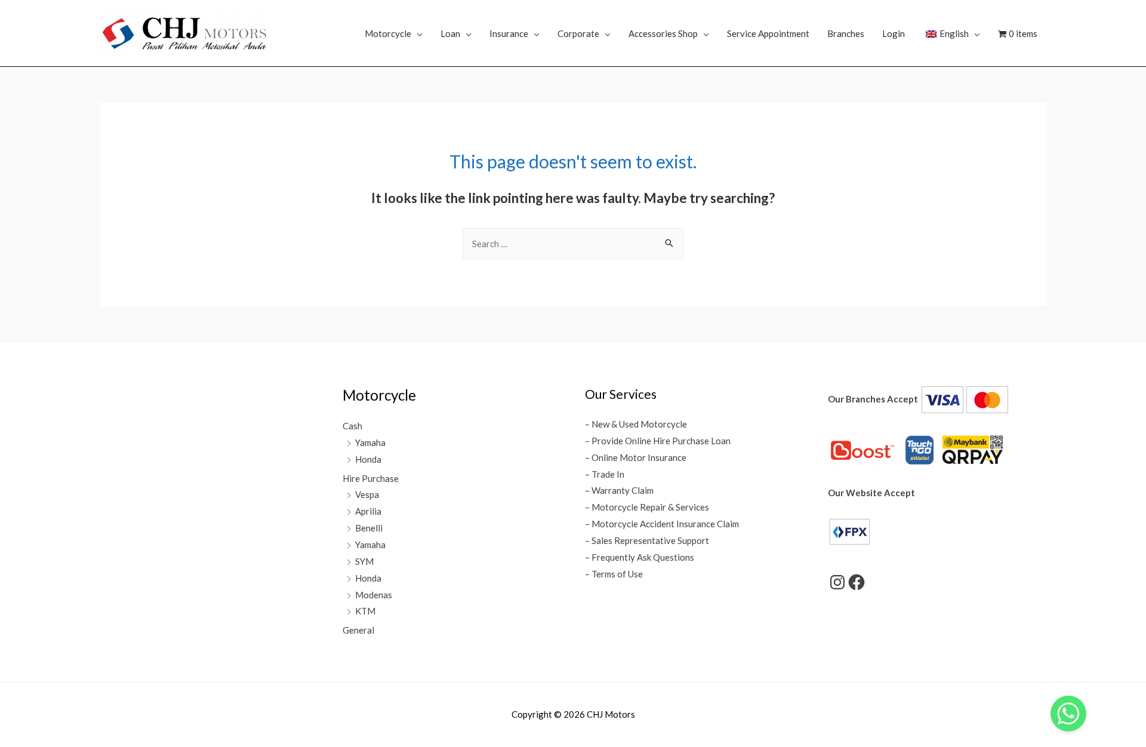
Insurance (508, 33)
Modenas (373, 594)
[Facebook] (856, 582)
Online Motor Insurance (639, 457)
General (358, 630)
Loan (450, 33)
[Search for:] (573, 243)
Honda (368, 459)
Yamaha (370, 442)
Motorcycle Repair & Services (650, 507)
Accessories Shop (663, 33)
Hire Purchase (371, 478)
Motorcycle (388, 33)
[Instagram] (837, 582)
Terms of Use (617, 573)
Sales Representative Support (650, 540)
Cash (352, 425)
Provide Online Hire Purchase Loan (661, 440)
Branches (845, 33)
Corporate (578, 33)
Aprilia (368, 511)
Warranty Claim (623, 490)
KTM (365, 610)
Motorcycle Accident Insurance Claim (665, 523)
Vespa (367, 494)
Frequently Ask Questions (643, 557)
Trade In (608, 474)
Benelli (369, 527)
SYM (364, 561)
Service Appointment (768, 33)
